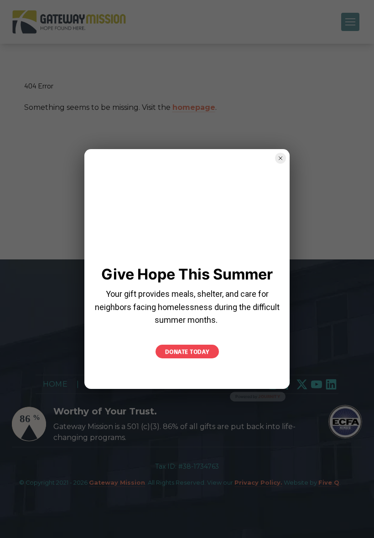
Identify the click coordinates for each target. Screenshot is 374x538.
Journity (269, 396)
